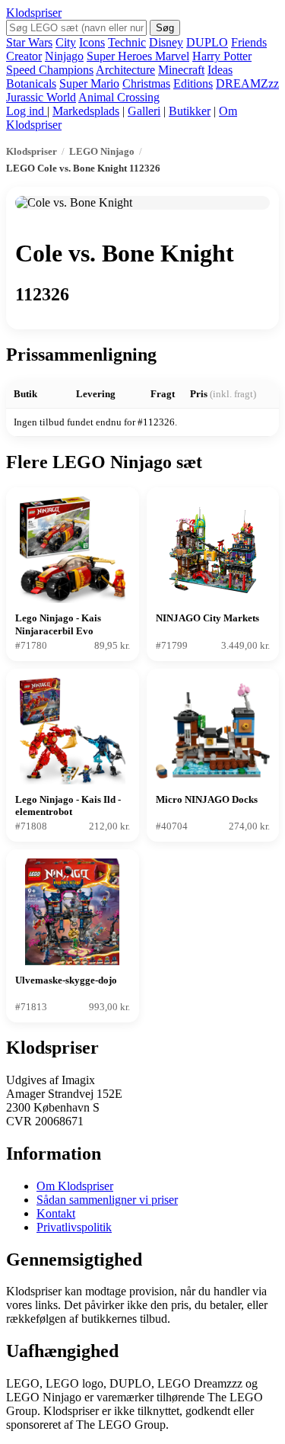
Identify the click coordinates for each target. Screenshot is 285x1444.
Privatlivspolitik (74, 1227)
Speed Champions (49, 69)
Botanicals (31, 83)
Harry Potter (222, 56)
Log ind (26, 110)
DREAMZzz (247, 83)
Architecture (125, 69)
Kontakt (55, 1213)
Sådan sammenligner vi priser (107, 1199)
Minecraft (181, 69)
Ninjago (64, 56)
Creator (24, 56)
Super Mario (89, 83)
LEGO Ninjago (102, 151)
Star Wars (29, 42)
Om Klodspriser (74, 1185)
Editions (193, 83)
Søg (165, 28)
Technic (127, 42)
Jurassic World (41, 97)
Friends (249, 42)
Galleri (144, 110)
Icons (92, 42)
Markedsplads (85, 110)
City (65, 42)
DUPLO (207, 42)
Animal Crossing (119, 97)
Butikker (190, 110)
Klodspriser (34, 12)
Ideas (220, 69)
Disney (166, 42)
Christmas (146, 83)
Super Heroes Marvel (138, 56)
